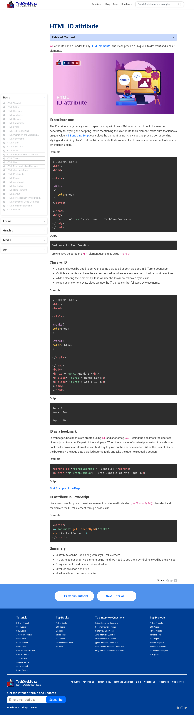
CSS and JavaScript (78, 135)
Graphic (8, 230)
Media (7, 240)
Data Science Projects (159, 651)
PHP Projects (155, 639)
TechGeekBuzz (26, 681)
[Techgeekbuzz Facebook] (178, 708)
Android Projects (157, 643)
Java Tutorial (21, 658)
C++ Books (60, 627)
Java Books (61, 635)
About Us (75, 682)
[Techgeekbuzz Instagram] (182, 708)
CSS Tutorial (21, 639)
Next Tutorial (115, 596)
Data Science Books (64, 643)
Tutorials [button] (96, 4)
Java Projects (155, 635)
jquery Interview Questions (106, 643)
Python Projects (156, 623)
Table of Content (63, 37)
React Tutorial (22, 670)
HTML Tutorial (22, 643)
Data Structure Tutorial (25, 651)
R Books (59, 647)
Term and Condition (123, 682)
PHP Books (60, 639)
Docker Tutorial (22, 654)
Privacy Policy (104, 682)
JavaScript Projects (158, 647)
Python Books (61, 623)
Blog (107, 4)
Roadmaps (127, 4)
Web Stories (178, 682)
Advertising (88, 682)
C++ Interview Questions (105, 627)
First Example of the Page (65, 488)
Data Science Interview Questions (109, 647)
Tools (116, 4)
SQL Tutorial (21, 631)
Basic (6, 97)
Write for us (149, 682)
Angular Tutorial (23, 662)
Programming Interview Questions (109, 651)
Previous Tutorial (76, 596)
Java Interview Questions (106, 635)
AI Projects (154, 654)
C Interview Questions (104, 631)
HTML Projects (156, 631)
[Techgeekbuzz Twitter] (185, 708)
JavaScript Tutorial (24, 635)
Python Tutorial (22, 623)
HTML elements (101, 46)
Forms (7, 221)
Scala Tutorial (22, 666)
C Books (59, 631)
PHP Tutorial (21, 647)
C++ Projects (155, 627)
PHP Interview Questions (105, 639)
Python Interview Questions (106, 623)
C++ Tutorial (21, 627)
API (5, 249)
